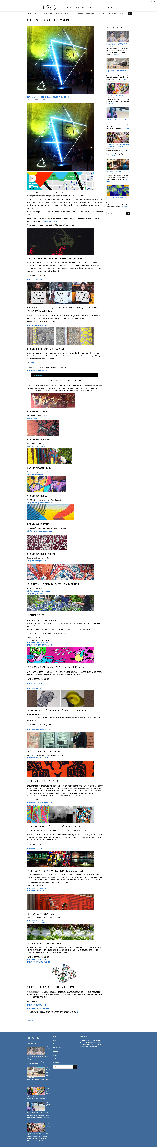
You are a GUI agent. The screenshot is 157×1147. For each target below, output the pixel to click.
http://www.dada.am (34, 688)
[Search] (130, 13)
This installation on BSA (36, 923)
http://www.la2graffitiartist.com (39, 803)
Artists (46, 100)
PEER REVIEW (78, 14)
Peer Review (57, 1051)
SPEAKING (112, 14)
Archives (55, 1059)
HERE (50, 221)
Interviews (56, 1044)
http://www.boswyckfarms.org (38, 962)
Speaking (56, 1062)
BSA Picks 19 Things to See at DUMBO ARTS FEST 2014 (49, 97)
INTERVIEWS (48, 14)
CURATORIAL (90, 14)
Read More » (116, 54)
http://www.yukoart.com (35, 594)
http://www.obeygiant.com (36, 561)
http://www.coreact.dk (35, 891)
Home (55, 1036)
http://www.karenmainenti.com (38, 371)
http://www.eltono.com (35, 475)
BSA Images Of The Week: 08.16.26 (114, 171)
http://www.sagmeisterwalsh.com (39, 591)
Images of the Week (59, 1047)
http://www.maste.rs (35, 849)
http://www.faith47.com (35, 418)
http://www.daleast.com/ (36, 446)
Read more (30, 1020)
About (55, 1040)
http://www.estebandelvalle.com (39, 645)
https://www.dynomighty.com (38, 805)
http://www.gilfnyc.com (36, 920)
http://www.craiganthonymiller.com (39, 503)
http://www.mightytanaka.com (38, 729)
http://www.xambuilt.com (36, 959)
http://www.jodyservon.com (37, 758)
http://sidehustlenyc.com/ (37, 325)
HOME (29, 14)
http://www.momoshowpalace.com (39, 531)
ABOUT (37, 14)
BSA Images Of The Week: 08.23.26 (114, 95)
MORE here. (34, 363)
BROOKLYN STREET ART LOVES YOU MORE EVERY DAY (88, 7)
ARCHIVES (102, 14)
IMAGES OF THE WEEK (63, 14)
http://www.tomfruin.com (36, 888)
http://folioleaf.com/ (35, 279)
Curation (55, 1055)
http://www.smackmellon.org (38, 643)
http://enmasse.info (34, 684)
